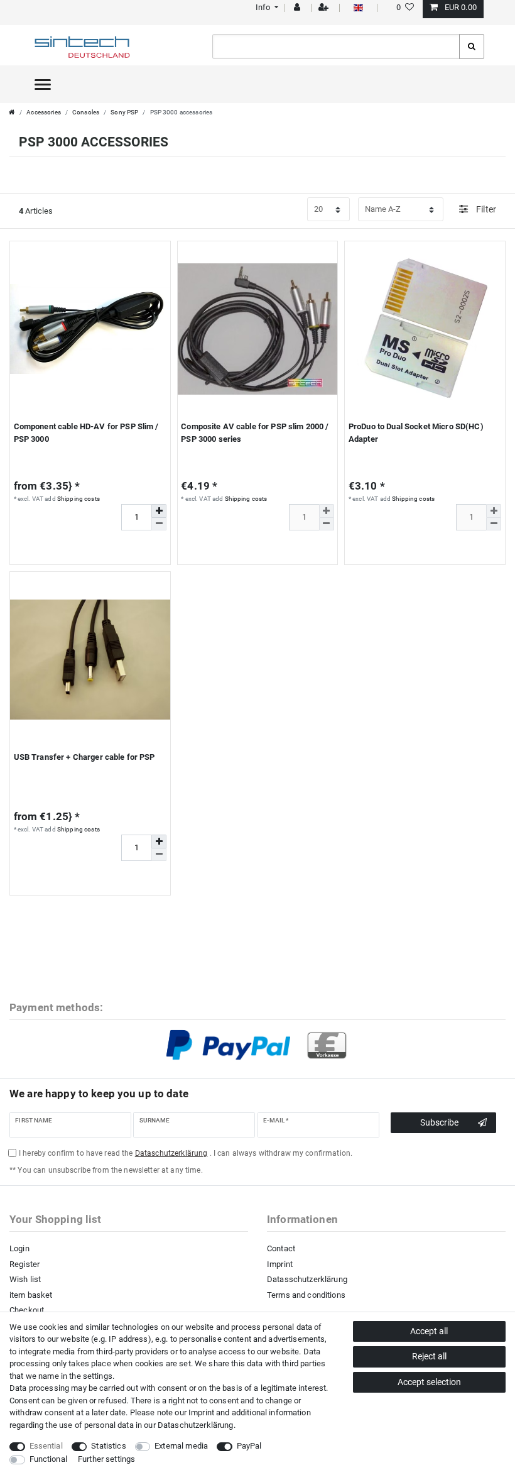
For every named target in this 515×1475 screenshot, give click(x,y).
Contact (281, 1248)
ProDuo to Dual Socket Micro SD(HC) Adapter (416, 433)
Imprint (280, 1264)
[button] (265, 7)
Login (19, 1248)
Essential (46, 1445)
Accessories (43, 112)
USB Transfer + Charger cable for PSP (84, 757)
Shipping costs (78, 499)
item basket (31, 1295)
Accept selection (429, 1382)
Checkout (26, 1310)
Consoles (85, 112)
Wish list (25, 1279)
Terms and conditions (306, 1295)
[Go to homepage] (12, 112)
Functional (48, 1459)
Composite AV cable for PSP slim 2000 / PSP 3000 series (254, 433)
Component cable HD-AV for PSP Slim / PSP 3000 (86, 433)
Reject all (429, 1356)
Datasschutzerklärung (307, 1279)
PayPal (249, 1445)
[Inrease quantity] (158, 510)
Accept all (429, 1331)
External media (181, 1445)
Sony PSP (124, 112)
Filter (485, 209)
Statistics (108, 1445)
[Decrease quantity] (158, 524)
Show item (85, 550)
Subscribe (439, 1122)
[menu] (43, 84)
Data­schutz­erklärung (196, 1425)
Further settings (106, 1459)
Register (24, 1264)
